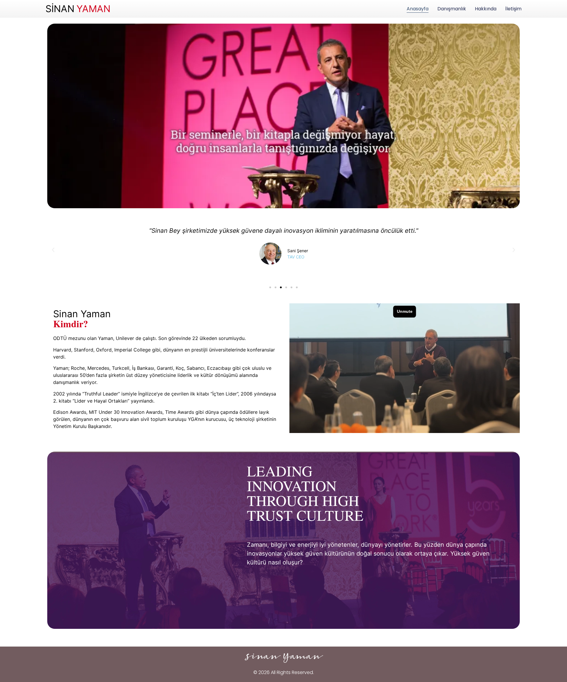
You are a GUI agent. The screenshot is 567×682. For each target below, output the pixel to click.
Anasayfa (417, 8)
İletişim (513, 8)
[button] (53, 250)
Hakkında (485, 8)
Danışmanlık (451, 8)
